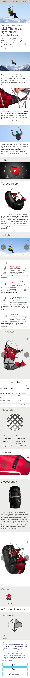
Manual (5, 638)
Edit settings (15, 674)
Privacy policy (8, 660)
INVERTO (15, 521)
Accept (16, 665)
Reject (16, 669)
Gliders (24, 1)
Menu (4, 1)
